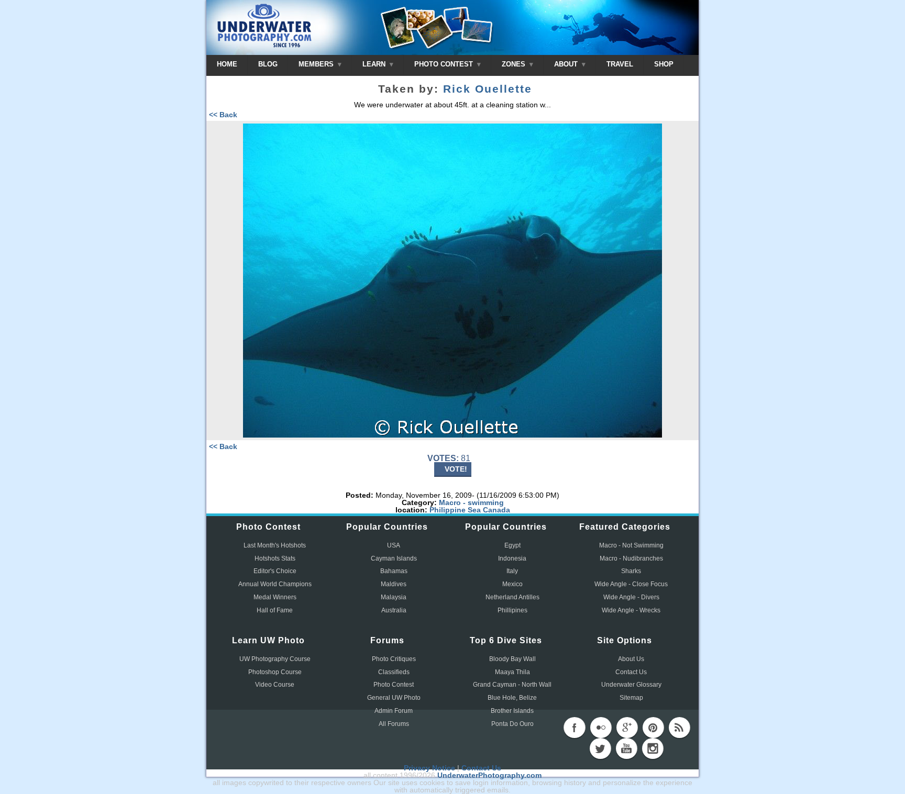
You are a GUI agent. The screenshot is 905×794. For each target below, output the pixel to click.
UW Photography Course (275, 659)
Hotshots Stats (275, 558)
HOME (227, 64)
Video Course (274, 684)
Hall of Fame (275, 610)
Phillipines (512, 610)
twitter (600, 748)
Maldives (393, 584)
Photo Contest (393, 684)
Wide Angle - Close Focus (631, 584)
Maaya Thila (512, 672)
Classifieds (394, 672)
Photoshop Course (275, 672)
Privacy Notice (429, 768)
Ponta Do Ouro (512, 724)
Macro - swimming (471, 502)
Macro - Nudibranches (631, 558)
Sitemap (631, 697)
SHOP (664, 64)
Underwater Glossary (631, 684)
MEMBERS (317, 64)
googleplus (626, 727)
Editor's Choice (274, 571)
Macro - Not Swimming (631, 545)
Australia (393, 610)
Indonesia (512, 558)
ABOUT (567, 64)
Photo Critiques (394, 659)
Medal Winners (274, 597)
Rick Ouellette (487, 89)
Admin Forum (393, 710)
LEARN (375, 64)
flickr (600, 727)
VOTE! (456, 469)
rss (679, 727)
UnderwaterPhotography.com (489, 775)
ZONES (514, 64)
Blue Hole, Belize (512, 697)
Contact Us (631, 672)
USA (393, 545)
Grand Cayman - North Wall (512, 684)
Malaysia (393, 597)
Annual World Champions (275, 584)
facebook (574, 727)
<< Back (223, 114)
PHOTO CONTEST (444, 64)
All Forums (394, 724)
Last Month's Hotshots (275, 545)
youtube (626, 748)
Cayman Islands (394, 558)
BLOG (268, 64)
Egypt (512, 545)
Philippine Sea (455, 510)
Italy (512, 571)
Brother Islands (512, 710)
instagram (652, 748)
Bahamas (393, 571)
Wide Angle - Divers (631, 597)
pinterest (653, 727)
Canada (496, 510)
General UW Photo (394, 697)
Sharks (631, 571)
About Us (631, 659)
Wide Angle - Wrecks (631, 610)
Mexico (512, 584)
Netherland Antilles (512, 597)
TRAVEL (619, 64)
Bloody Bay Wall (512, 659)
